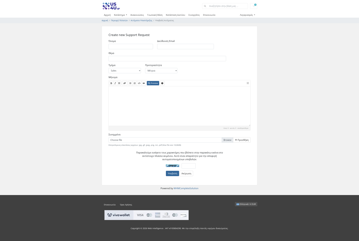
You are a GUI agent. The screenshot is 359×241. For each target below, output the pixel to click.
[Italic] (115, 83)
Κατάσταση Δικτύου (175, 14)
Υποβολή (172, 173)
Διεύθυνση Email (166, 41)
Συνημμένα (114, 134)
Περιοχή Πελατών (119, 20)
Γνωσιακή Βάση (155, 14)
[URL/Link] (124, 83)
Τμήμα (112, 65)
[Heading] (119, 83)
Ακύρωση (186, 173)
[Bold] (111, 83)
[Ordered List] (134, 83)
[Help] (162, 83)
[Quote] (144, 83)
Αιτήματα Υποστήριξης (141, 20)
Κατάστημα (119, 14)
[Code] (139, 83)
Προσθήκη (243, 140)
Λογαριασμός (246, 14)
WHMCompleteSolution (186, 188)
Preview (154, 83)
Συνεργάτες (194, 14)
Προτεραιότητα (153, 65)
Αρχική (107, 14)
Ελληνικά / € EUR (247, 204)
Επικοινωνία (209, 14)
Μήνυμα (113, 77)
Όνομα (112, 41)
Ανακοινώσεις (137, 14)
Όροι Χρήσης (126, 204)
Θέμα (111, 53)
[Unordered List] (130, 83)
